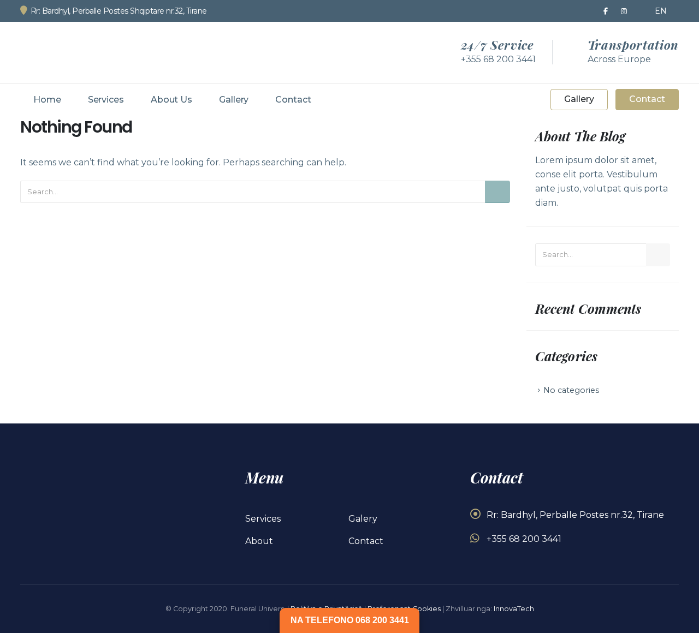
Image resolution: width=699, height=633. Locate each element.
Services (106, 99)
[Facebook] (605, 11)
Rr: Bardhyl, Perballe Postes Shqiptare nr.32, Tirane (119, 11)
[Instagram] (624, 11)
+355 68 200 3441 (524, 539)
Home (47, 99)
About (259, 541)
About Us (171, 99)
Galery (362, 518)
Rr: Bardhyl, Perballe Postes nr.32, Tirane (575, 515)
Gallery (233, 99)
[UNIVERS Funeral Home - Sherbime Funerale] (83, 52)
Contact (293, 99)
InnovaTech (514, 609)
